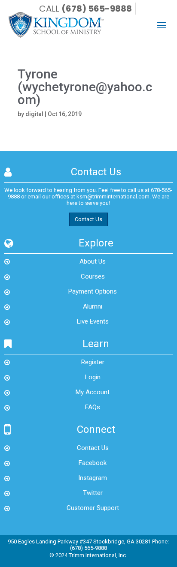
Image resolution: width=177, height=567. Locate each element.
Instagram (92, 478)
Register (92, 362)
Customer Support (93, 508)
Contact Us (88, 219)
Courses (93, 276)
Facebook (93, 463)
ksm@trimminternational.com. (113, 196)
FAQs (92, 407)
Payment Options (92, 291)
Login (93, 377)
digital (34, 114)
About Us (92, 261)
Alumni (92, 306)
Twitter (93, 493)
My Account (93, 392)
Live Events (93, 321)
